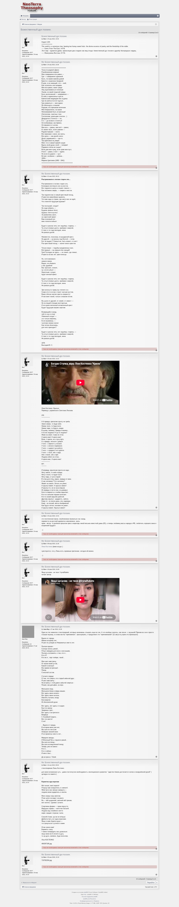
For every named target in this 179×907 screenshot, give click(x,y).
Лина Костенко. (47, 546)
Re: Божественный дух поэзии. (56, 62)
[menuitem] (158, 16)
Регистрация (33, 19)
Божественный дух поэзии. (36, 29)
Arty (85, 894)
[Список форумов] (31, 7)
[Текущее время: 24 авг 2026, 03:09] (156, 24)
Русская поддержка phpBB (89, 896)
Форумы (26, 16)
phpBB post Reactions (89, 898)
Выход (24, 19)
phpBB (85, 892)
